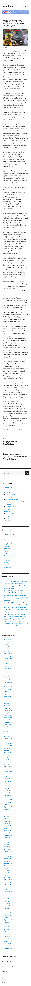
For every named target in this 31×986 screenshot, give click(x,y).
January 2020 (7, 826)
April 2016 (7, 931)
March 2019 (7, 849)
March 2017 (7, 906)
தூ (5, 539)
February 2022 (8, 767)
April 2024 (7, 706)
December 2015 (8, 941)
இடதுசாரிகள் (7, 567)
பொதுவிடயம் (21, 429)
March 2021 (7, 793)
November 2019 (8, 830)
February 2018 (8, 880)
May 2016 (6, 929)
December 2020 (8, 800)
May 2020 (6, 816)
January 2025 (7, 684)
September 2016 (8, 920)
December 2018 (8, 856)
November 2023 (8, 717)
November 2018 (8, 859)
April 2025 (7, 677)
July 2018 (6, 868)
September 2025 (8, 666)
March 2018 (7, 877)
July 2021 (6, 783)
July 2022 (6, 755)
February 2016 (8, 936)
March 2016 (7, 934)
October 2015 (7, 946)
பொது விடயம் (9, 516)
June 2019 (6, 842)
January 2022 (7, 769)
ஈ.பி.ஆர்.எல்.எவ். (8, 555)
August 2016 (7, 922)
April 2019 (7, 847)
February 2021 (8, 795)
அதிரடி (6, 551)
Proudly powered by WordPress (15, 982)
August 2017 (7, 894)
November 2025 (8, 661)
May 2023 (6, 731)
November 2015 (8, 943)
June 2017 (6, 899)
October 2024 (7, 691)
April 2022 (7, 762)
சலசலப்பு (6, 565)
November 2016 (8, 915)
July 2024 (6, 698)
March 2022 (7, 764)
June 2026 (6, 644)
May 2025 (6, 675)
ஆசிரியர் (7, 429)
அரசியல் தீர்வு (9, 497)
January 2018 (7, 882)
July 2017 (6, 896)
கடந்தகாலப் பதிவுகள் (9, 956)
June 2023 (6, 729)
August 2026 (7, 640)
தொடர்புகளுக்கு (7, 966)
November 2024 (8, 689)
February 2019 (8, 851)
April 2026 (7, 649)
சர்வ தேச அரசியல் (11, 506)
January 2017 (7, 910)
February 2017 (8, 908)
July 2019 (6, 840)
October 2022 (7, 748)
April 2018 (7, 875)
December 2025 (8, 658)
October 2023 (7, 720)
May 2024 (6, 703)
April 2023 (7, 734)
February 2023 (8, 738)
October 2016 (7, 917)
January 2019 (7, 854)
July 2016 (6, 924)
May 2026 (6, 647)
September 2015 (8, 948)
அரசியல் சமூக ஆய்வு (11, 494)
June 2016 (6, 927)
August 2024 (7, 696)
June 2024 (6, 701)
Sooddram (7, 6)
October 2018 (7, 861)
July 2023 (6, 727)
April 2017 (7, 903)
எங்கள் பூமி (7, 562)
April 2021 (7, 790)
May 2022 (6, 760)
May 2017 (6, 901)
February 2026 (8, 654)
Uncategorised (8, 490)
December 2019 (8, 828)
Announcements (8, 487)
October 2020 (7, 804)
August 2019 (7, 837)
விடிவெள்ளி (7, 560)
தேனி (5, 541)
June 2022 (6, 757)
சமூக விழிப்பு (9, 513)
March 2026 (7, 651)
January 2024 (7, 713)
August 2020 (7, 809)
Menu (26, 6)
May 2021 (6, 788)
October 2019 (7, 833)
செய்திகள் (7, 520)
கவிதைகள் (7, 511)
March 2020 (7, 821)
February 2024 (8, 710)
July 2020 (6, 811)
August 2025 (7, 668)
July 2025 (6, 670)
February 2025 (8, 682)
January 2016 (7, 939)
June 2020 (6, 814)
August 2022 (7, 753)
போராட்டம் (8, 518)
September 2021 (8, 778)
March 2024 (7, 708)
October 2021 (7, 776)
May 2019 (6, 844)
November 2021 (8, 774)
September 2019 (8, 835)
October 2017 (7, 889)
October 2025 (7, 663)
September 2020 (8, 807)
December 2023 (8, 715)
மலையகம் (7, 548)
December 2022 (8, 743)
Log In (4, 971)
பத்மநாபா (6, 546)
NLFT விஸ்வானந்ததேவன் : (18, 626)
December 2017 (8, 884)
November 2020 (8, 802)
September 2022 (8, 750)
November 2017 (8, 887)
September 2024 (8, 694)
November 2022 (8, 746)
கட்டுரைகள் (7, 492)
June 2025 (6, 673)
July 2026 (6, 642)
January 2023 (7, 741)
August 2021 (7, 781)
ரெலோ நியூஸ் (7, 558)
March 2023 (7, 736)
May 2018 (6, 873)
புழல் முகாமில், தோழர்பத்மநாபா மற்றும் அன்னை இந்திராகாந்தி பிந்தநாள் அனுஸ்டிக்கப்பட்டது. (16, 621)
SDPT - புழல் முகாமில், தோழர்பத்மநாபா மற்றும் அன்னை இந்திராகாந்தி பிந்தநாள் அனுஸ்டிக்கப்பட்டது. (15, 616)
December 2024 (8, 687)
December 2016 (8, 913)
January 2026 (7, 656)
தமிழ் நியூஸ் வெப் (8, 544)
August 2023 (7, 724)
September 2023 (8, 722)
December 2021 (8, 771)
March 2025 (7, 680)
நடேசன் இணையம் (9, 534)
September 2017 (8, 891)
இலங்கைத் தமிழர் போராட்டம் (13, 499)
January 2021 (7, 797)
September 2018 (8, 863)
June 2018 (6, 870)
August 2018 (7, 866)
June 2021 (6, 786)
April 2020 (7, 818)
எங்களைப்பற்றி (7, 961)
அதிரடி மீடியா (7, 553)
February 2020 (8, 823)
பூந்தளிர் (6, 537)
